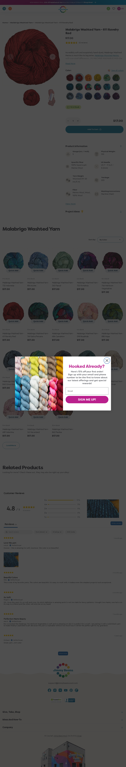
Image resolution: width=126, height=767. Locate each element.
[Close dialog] (107, 360)
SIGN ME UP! (87, 400)
